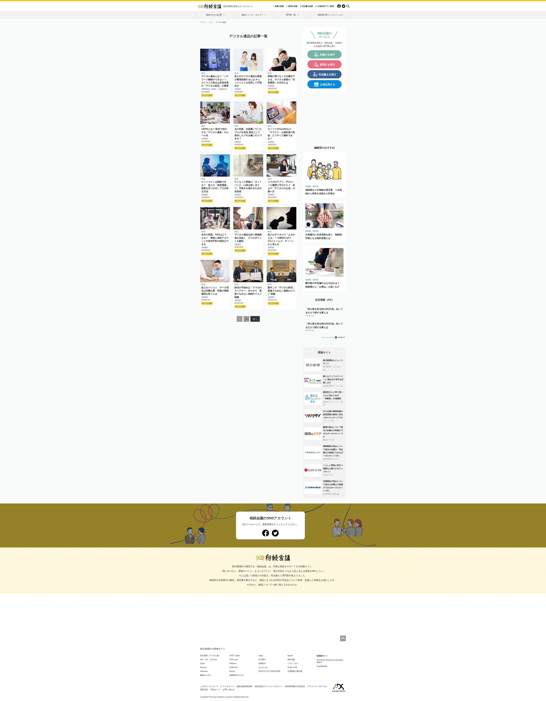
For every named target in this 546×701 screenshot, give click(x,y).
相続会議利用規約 (245, 686)
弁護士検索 (279, 6)
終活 (203, 73)
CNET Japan (234, 655)
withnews (204, 671)
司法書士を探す (327, 74)
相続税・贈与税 (311, 186)
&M (201, 659)
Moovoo (203, 667)
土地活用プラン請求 (325, 6)
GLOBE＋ (262, 659)
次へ (255, 319)
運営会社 (204, 689)
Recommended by (328, 337)
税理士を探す (327, 64)
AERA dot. (233, 667)
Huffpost (232, 663)
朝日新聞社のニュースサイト (333, 362)
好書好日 (262, 663)
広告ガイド (215, 689)
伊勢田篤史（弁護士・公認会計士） (215, 89)
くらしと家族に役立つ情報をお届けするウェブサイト (333, 468)
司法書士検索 (307, 6)
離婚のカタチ (205, 675)
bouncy (232, 671)
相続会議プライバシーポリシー (269, 686)
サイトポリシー (227, 686)
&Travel (213, 659)
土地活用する (327, 84)
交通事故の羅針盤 (295, 671)
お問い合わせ (229, 689)
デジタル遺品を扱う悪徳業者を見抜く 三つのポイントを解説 (248, 237)
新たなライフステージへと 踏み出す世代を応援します (333, 379)
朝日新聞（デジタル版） (210, 655)
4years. (291, 655)
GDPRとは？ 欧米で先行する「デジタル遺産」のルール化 (215, 132)
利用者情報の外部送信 (295, 686)
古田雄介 (237, 89)
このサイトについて (209, 686)
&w (206, 659)
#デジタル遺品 (207, 95)
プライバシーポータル (317, 686)
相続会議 (291, 659)
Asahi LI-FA (292, 667)
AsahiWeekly (322, 666)
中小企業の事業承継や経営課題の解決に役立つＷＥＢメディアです (333, 414)
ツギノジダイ (293, 663)
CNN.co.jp (233, 659)
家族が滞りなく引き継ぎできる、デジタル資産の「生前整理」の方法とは (281, 79)
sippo (260, 655)
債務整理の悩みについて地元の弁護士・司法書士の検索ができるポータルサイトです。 (333, 451)
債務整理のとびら (236, 675)
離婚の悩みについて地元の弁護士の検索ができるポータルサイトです (333, 432)
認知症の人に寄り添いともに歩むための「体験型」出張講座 (333, 395)
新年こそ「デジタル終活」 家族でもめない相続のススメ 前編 (281, 290)
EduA (202, 663)
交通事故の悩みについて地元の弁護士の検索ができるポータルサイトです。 (333, 486)
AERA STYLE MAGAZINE (269, 671)
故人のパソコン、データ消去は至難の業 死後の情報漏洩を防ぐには (215, 290)
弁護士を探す (327, 54)
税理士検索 (292, 6)
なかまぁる (263, 667)
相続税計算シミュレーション (331, 15)
